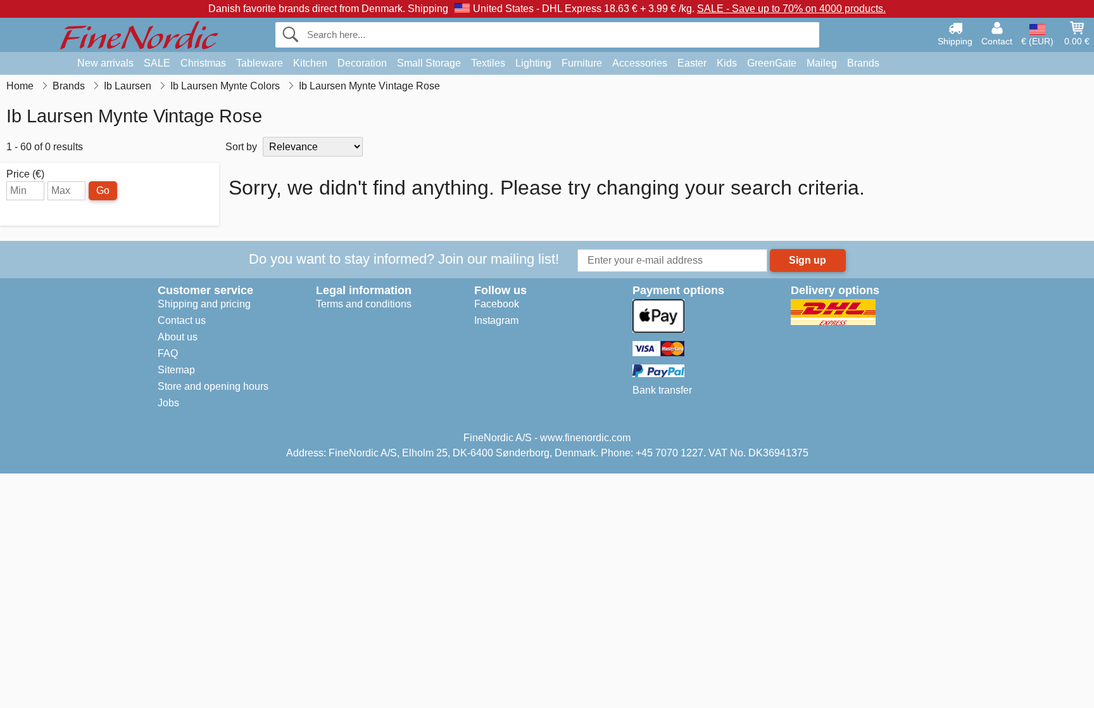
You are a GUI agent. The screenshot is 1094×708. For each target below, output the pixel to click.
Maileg (822, 63)
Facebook (496, 304)
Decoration (362, 63)
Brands (863, 63)
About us (178, 336)
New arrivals (105, 63)
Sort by (241, 146)
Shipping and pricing (204, 304)
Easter (692, 63)
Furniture (582, 63)
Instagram (496, 320)
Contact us (182, 320)
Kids (727, 63)
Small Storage (429, 63)
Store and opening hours (213, 386)
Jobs (168, 402)
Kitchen (310, 63)
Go (103, 190)
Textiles (488, 63)
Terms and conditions (364, 304)
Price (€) (25, 174)
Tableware (259, 63)
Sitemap (176, 369)
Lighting (533, 63)
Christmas (203, 63)
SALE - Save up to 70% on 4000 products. (791, 8)
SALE (157, 63)
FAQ (168, 353)
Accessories (639, 63)
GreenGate (771, 63)
